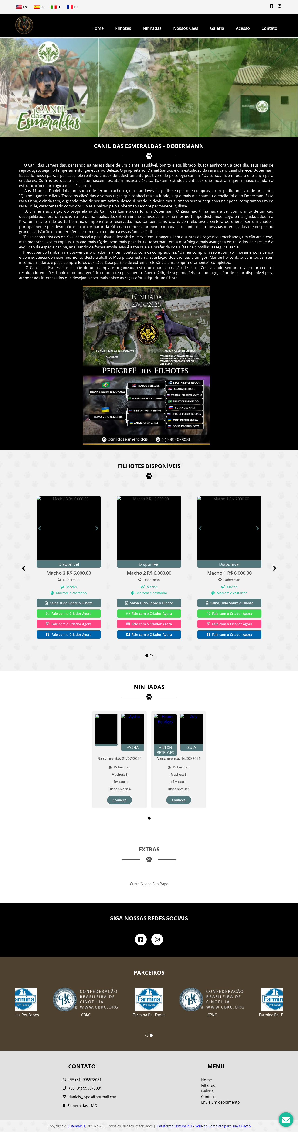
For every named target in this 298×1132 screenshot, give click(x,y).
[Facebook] (271, 6)
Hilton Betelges (165, 750)
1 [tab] (146, 655)
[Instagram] (279, 6)
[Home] (24, 25)
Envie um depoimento (220, 1102)
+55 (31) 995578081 (84, 1079)
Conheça (119, 800)
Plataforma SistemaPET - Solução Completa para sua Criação (203, 1126)
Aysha (133, 747)
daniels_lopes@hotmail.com (93, 1096)
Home (97, 28)
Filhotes (123, 28)
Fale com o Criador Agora (71, 613)
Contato (269, 28)
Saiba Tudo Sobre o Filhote (71, 603)
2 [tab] (151, 655)
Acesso (243, 28)
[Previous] (27, 568)
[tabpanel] (69, 568)
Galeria (207, 1091)
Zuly (191, 747)
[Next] (98, 528)
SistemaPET (76, 1126)
